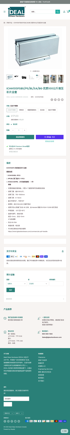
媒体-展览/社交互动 (44, 372)
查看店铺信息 (13, 152)
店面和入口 (41, 366)
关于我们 (41, 381)
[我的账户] (64, 12)
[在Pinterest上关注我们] (12, 421)
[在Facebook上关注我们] (5, 421)
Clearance (41, 357)
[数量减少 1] (13, 130)
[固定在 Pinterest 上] (55, 99)
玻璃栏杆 (41, 363)
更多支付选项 (49, 141)
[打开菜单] (4, 11)
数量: (8, 130)
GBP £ (17, 413)
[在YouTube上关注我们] (15, 421)
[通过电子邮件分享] (62, 99)
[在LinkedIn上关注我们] (19, 421)
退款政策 (9, 299)
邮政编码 (52, 279)
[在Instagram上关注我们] (8, 421)
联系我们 (41, 378)
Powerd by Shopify (9, 429)
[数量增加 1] (25, 130)
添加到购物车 (20, 137)
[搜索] (57, 12)
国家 (7, 279)
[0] (68, 12)
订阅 (7, 404)
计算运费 (21, 120)
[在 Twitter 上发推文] (59, 99)
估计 (10, 290)
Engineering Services (45, 369)
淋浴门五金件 (42, 360)
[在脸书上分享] (52, 99)
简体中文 (7, 413)
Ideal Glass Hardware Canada (17, 97)
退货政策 (41, 375)
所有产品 (9, 22)
